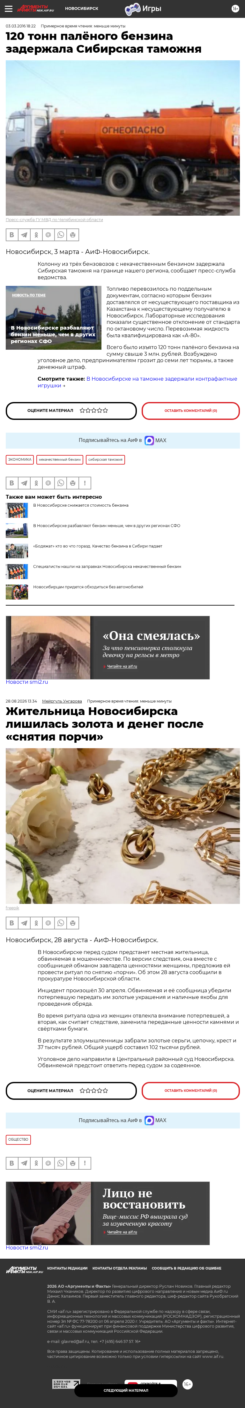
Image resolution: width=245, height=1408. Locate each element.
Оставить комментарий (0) (191, 411)
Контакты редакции (67, 1268)
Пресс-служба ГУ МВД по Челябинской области (54, 219)
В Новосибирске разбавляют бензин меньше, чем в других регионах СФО (106, 525)
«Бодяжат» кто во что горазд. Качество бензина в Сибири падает (97, 546)
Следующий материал (126, 1391)
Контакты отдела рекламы (120, 1268)
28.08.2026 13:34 (21, 701)
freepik (12, 907)
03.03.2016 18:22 (21, 26)
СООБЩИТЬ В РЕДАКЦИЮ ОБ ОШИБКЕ (186, 1268)
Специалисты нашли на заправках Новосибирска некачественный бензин (107, 566)
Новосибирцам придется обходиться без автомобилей (88, 587)
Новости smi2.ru (27, 682)
